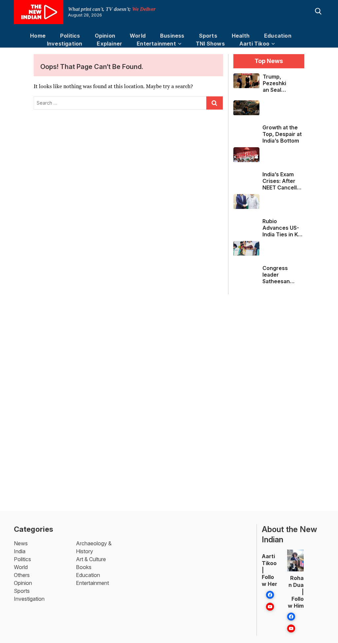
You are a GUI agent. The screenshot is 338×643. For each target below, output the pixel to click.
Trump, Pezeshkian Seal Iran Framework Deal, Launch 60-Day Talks (275, 83)
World (138, 35)
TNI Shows (210, 43)
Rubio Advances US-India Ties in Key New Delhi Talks (283, 228)
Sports (208, 35)
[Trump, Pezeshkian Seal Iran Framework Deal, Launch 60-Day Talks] (246, 80)
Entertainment (156, 43)
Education (277, 35)
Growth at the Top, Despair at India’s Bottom (282, 134)
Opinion (105, 35)
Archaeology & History (94, 547)
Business (172, 35)
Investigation (65, 43)
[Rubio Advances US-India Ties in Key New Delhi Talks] (246, 201)
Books (83, 567)
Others (22, 575)
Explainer (109, 43)
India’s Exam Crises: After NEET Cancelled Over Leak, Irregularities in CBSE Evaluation (283, 181)
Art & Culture (91, 559)
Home (38, 35)
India (19, 551)
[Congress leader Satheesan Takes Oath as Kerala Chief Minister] (246, 248)
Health (241, 35)
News (21, 543)
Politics (70, 35)
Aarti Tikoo (254, 43)
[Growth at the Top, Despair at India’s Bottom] (246, 107)
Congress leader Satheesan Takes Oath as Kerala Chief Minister (280, 275)
